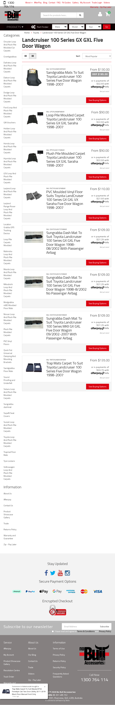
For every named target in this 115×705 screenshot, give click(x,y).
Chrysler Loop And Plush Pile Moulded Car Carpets (10, 46)
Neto (68, 700)
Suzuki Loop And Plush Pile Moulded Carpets (10, 426)
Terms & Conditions (86, 631)
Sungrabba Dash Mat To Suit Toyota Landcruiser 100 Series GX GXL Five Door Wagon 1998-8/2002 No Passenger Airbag (66, 285)
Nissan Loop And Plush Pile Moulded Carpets (10, 319)
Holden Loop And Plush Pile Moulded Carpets (10, 133)
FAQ (58, 2)
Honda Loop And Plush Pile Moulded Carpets (10, 148)
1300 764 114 (9, 4)
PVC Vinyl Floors (8, 343)
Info (107, 86)
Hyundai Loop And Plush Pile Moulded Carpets (10, 163)
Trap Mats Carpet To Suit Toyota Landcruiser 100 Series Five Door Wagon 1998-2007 (64, 369)
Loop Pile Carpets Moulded (8, 242)
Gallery (75, 2)
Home (27, 32)
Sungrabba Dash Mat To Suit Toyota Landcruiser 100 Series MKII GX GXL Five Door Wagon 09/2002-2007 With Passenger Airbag (64, 328)
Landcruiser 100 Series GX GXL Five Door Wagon (64, 32)
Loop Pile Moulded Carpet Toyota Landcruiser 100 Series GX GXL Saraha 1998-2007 (65, 121)
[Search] (80, 15)
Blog (45, 2)
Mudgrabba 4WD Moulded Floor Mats (10, 305)
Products (14, 27)
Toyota (36, 32)
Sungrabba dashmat (8, 405)
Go (106, 26)
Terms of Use (59, 648)
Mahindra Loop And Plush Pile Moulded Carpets (8, 257)
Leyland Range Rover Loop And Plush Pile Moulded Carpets (9, 211)
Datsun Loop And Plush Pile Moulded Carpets (10, 82)
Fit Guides (66, 2)
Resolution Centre (12, 670)
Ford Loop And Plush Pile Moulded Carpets (10, 112)
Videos (107, 2)
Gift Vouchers (10, 122)
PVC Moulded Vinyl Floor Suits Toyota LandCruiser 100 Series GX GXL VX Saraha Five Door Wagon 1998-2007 (64, 199)
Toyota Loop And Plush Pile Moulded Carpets (10, 441)
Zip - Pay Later (10, 544)
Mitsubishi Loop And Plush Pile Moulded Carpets (8, 290)
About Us (8, 493)
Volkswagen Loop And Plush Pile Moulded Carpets (9, 472)
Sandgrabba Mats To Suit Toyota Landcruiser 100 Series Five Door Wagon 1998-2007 (65, 78)
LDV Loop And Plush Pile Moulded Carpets (10, 178)
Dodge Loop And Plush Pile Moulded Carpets (10, 97)
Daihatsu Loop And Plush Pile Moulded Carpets (10, 67)
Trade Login (97, 2)
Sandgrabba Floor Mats (9, 370)
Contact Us (8, 505)
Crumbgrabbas (10, 56)
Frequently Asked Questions (61, 675)
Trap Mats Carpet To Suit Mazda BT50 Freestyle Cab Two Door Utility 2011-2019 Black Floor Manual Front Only (29, 691)
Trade (6, 523)
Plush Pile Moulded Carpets (8, 332)
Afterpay (7, 499)
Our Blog (32, 654)
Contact (52, 2)
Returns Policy (10, 529)
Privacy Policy (105, 631)
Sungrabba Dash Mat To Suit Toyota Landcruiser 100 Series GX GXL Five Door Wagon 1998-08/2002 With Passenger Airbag (65, 242)
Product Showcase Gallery (8, 514)
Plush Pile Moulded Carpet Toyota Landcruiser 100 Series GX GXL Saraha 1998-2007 (65, 159)
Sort (78, 56)
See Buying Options (97, 100)
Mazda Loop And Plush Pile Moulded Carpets (10, 274)
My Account (85, 2)
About (28, 2)
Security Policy (59, 667)
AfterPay (38, 2)
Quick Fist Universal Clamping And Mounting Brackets (10, 356)
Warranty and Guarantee (10, 537)
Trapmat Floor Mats (10, 453)
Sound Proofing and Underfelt (9, 380)
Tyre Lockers (9, 461)
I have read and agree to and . (83, 631)
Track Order (9, 676)
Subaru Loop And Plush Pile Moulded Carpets (10, 393)
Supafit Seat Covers (9, 414)
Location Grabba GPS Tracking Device (9, 229)
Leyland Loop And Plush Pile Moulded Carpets (10, 193)
